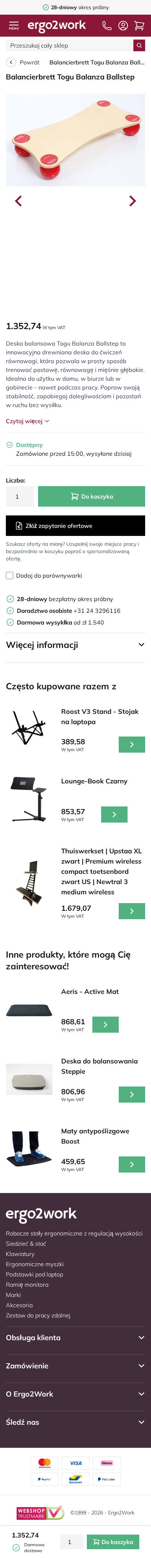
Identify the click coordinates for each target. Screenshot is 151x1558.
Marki (13, 1294)
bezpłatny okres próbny (65, 599)
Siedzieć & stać (26, 1243)
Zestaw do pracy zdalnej (38, 1315)
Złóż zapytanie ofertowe (59, 525)
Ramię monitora (27, 1284)
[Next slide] (132, 201)
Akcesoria (19, 1305)
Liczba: (15, 480)
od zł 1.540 (60, 622)
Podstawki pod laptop (34, 1274)
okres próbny (80, 7)
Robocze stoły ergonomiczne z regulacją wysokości (74, 1233)
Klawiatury (20, 1253)
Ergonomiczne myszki (35, 1264)
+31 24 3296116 (69, 610)
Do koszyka (97, 496)
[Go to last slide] (19, 201)
